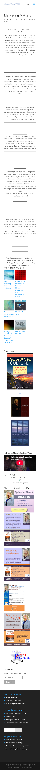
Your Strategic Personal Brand (15, 704)
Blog (25, 19)
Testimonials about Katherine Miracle (17, 723)
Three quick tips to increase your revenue (9, 314)
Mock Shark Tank (19, 313)
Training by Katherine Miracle (15, 720)
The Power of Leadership (13, 743)
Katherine (9, 19)
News (6, 22)
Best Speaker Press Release (20, 478)
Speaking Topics (10, 716)
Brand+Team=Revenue (20, 333)
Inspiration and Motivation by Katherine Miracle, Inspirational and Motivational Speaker (20, 289)
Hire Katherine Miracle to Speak (15, 713)
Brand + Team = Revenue (13, 739)
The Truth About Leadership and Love (18, 746)
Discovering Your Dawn (13, 701)
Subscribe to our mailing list (15, 673)
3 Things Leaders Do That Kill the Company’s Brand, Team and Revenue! (8, 337)
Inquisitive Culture (11, 697)
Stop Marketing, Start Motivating (7, 285)
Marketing (31, 19)
